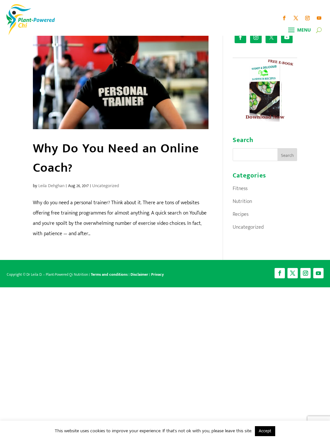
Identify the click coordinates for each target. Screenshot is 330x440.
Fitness (240, 188)
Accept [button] (265, 431)
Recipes (240, 214)
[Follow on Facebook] (284, 18)
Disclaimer (139, 274)
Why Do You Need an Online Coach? (116, 158)
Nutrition (242, 201)
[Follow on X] (295, 18)
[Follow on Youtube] (319, 18)
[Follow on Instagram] (307, 18)
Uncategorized (105, 185)
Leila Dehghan (51, 185)
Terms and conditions (109, 274)
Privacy (157, 274)
